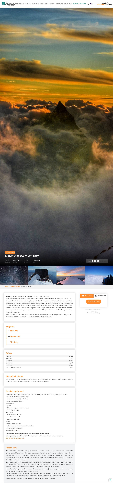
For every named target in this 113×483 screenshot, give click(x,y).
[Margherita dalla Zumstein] (70, 275)
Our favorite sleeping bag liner (15, 438)
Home (7, 286)
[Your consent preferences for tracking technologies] (110, 480)
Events (66, 3)
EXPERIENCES (18, 3)
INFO (51, 3)
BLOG (70, 3)
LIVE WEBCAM (59, 3)
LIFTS (46, 3)
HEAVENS (27, 3)
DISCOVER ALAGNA (37, 3)
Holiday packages (15, 286)
